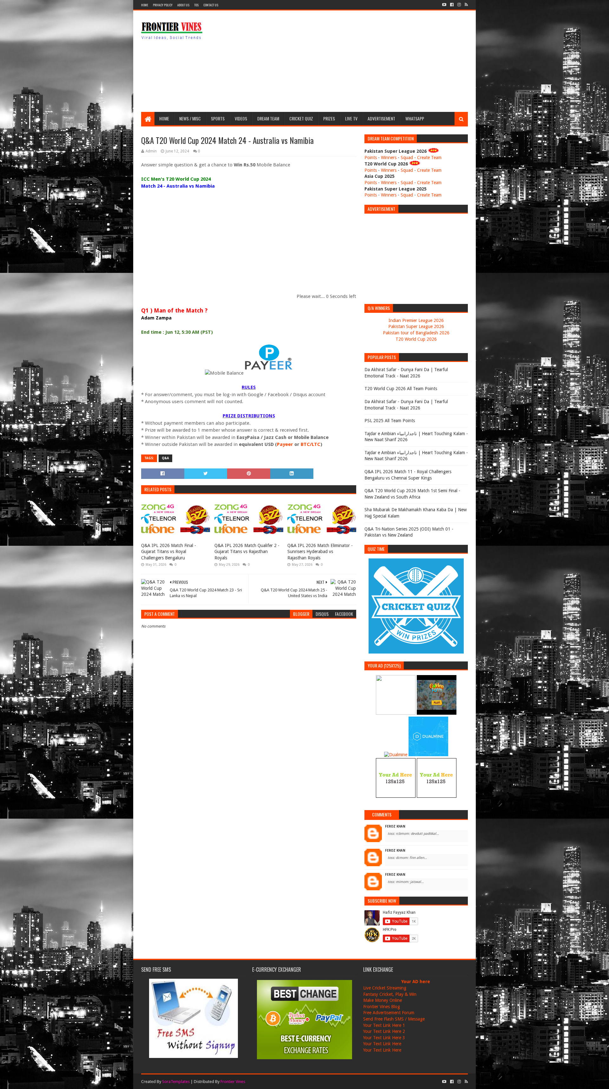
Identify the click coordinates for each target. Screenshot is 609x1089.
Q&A (165, 458)
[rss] (465, 5)
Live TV (351, 118)
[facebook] (452, 5)
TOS (196, 5)
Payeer (285, 444)
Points (370, 157)
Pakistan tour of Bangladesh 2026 (416, 332)
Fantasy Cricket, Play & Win (389, 994)
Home (144, 5)
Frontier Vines (232, 1081)
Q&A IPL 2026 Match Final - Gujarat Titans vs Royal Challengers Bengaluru (168, 551)
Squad (407, 157)
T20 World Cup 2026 (416, 339)
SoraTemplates (176, 1081)
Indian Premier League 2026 (416, 320)
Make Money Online (382, 1000)
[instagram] (459, 5)
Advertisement (381, 118)
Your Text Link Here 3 (384, 1037)
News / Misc (190, 118)
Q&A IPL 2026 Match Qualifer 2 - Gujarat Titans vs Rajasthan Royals (246, 551)
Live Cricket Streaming (384, 987)
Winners (388, 157)
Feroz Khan (395, 826)
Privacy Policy (163, 5)
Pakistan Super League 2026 (416, 326)
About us (183, 5)
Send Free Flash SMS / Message (394, 1018)
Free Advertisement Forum (388, 1012)
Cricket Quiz (301, 118)
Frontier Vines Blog (381, 1006)
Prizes (329, 118)
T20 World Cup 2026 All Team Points (400, 388)
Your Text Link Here (382, 1043)
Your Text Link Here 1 (384, 1025)
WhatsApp (414, 118)
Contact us (210, 5)
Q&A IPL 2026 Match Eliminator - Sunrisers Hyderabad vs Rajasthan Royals (320, 551)
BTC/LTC (310, 444)
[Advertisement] (352, 61)
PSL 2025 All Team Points (389, 420)
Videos (241, 118)
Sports (218, 118)
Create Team (429, 157)
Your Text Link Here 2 (384, 1031)
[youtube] (444, 5)
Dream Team (268, 118)
